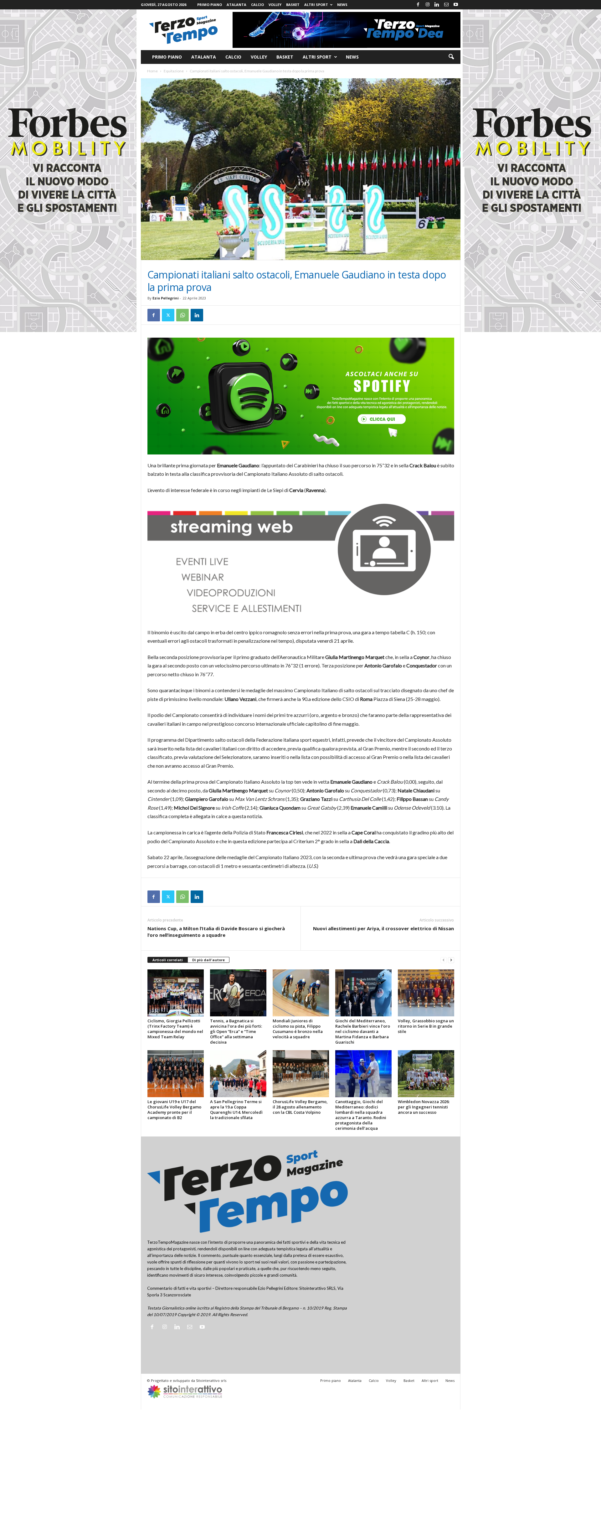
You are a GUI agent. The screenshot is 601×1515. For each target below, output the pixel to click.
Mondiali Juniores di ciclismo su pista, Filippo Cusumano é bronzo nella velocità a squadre (298, 1029)
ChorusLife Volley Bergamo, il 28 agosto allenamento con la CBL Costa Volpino (300, 1107)
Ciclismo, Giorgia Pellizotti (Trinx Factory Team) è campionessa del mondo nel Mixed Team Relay (175, 1029)
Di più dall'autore (208, 959)
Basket (293, 4)
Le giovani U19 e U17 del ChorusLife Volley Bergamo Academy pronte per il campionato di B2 (174, 1109)
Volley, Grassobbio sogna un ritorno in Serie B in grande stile (426, 1026)
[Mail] (446, 4)
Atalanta (236, 4)
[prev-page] (443, 960)
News (342, 4)
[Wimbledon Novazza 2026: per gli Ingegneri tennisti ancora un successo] (426, 1073)
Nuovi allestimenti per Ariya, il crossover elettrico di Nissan (383, 928)
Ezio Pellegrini (165, 298)
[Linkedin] (437, 4)
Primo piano (209, 4)
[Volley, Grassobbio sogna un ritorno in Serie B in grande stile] (426, 992)
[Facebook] (418, 4)
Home (152, 71)
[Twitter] (168, 315)
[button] (451, 57)
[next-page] (451, 960)
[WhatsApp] (182, 315)
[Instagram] (427, 4)
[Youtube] (456, 4)
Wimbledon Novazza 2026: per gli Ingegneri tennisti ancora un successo (423, 1107)
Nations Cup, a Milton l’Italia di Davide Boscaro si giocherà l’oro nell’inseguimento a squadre (216, 931)
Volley (275, 4)
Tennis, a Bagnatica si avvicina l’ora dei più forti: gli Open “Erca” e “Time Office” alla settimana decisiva (236, 1031)
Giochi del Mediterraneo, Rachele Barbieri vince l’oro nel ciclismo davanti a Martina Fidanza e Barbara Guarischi (362, 1031)
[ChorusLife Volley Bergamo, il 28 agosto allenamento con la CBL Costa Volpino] (301, 1073)
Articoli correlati (167, 959)
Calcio (257, 4)
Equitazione (174, 71)
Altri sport (316, 4)
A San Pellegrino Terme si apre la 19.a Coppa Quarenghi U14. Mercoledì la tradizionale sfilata (236, 1109)
